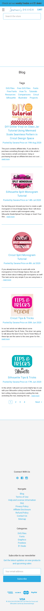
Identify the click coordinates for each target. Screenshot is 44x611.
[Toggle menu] (3, 9)
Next (37, 402)
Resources (10, 94)
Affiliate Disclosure (22, 509)
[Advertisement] (22, 45)
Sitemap (22, 519)
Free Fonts (12, 91)
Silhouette (11, 97)
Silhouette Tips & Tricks (22, 377)
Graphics (22, 539)
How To (23, 91)
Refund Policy (22, 512)
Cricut (36, 94)
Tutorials (33, 91)
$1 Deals (22, 546)
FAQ (22, 503)
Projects (34, 97)
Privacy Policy (22, 506)
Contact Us (22, 516)
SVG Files (10, 88)
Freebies (22, 543)
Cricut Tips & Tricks (22, 318)
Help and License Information (22, 500)
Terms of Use (22, 497)
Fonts (35, 88)
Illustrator (22, 97)
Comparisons (24, 94)
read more (6, 159)
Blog (22, 493)
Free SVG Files (24, 88)
